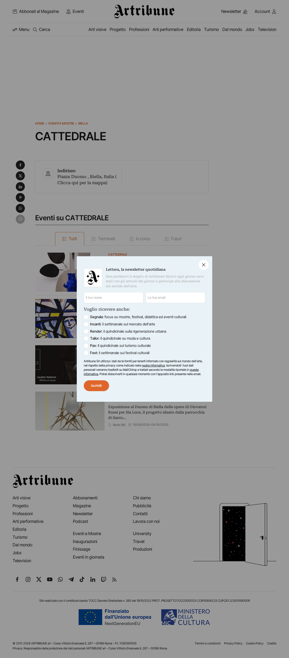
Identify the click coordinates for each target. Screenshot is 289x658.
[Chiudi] (204, 265)
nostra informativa (153, 365)
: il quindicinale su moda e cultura (120, 338)
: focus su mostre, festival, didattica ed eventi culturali (138, 317)
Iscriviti (96, 385)
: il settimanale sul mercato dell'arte (122, 324)
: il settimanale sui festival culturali (119, 353)
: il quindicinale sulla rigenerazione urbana (128, 331)
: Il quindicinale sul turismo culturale (120, 345)
